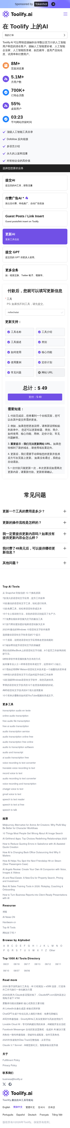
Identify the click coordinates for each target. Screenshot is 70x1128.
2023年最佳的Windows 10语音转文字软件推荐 (26, 629)
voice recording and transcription (19, 783)
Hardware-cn (9, 922)
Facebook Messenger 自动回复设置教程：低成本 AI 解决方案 (34, 1029)
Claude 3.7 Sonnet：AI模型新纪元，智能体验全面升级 (30, 1045)
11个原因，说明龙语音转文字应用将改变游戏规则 (28, 639)
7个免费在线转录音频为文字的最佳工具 (23, 619)
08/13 (37, 964)
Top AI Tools (9, 927)
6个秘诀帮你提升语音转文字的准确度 (21, 645)
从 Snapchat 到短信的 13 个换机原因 (21, 592)
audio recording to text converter (19, 778)
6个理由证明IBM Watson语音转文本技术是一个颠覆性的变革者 (34, 669)
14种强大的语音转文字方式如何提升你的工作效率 (28, 674)
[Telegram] (10, 1084)
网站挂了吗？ (9, 932)
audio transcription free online (18, 741)
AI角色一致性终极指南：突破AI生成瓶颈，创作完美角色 (31, 1034)
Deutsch (32, 1114)
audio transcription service (16, 731)
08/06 (27, 970)
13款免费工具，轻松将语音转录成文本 (22, 608)
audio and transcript (13, 752)
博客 (5, 911)
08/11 (58, 964)
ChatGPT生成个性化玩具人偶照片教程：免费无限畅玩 (30, 1013)
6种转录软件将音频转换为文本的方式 (21, 658)
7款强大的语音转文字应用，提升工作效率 (24, 598)
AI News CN (9, 917)
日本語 (51, 1107)
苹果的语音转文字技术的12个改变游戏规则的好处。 (29, 685)
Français (44, 1114)
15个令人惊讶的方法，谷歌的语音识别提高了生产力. (29, 613)
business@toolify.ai (12, 1079)
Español (20, 1114)
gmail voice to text (12, 794)
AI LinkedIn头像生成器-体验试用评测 (21, 1008)
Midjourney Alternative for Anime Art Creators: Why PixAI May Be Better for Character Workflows (34, 826)
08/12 (48, 964)
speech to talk (10, 809)
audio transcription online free (18, 736)
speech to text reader (14, 799)
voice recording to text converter (19, 762)
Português (8, 1114)
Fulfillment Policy (11, 1060)
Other (52, 950)
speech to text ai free (13, 804)
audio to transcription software (18, 747)
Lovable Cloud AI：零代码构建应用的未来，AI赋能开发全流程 (34, 1024)
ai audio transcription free (16, 757)
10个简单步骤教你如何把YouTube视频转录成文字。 (29, 695)
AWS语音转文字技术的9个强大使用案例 (23, 690)
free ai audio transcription (16, 726)
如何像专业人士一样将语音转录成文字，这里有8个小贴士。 (33, 664)
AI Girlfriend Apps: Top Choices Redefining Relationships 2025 (35, 838)
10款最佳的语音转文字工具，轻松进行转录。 (26, 603)
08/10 (6, 970)
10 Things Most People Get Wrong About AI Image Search (33, 833)
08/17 (27, 964)
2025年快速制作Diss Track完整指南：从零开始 (26, 1039)
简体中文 (17, 1107)
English (6, 1107)
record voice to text (12, 773)
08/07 (17, 970)
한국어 (41, 1107)
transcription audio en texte (17, 710)
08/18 (17, 964)
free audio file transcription (16, 720)
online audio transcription (15, 715)
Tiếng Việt (57, 1114)
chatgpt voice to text (13, 788)
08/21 (6, 964)
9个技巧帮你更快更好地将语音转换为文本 (24, 624)
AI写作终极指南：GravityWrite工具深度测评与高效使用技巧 (33, 1018)
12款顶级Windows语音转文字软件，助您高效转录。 (29, 679)
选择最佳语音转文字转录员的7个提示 (21, 634)
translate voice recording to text (19, 768)
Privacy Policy (10, 1065)
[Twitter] (4, 1084)
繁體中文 (30, 1107)
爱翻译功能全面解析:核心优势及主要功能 (23, 1003)
